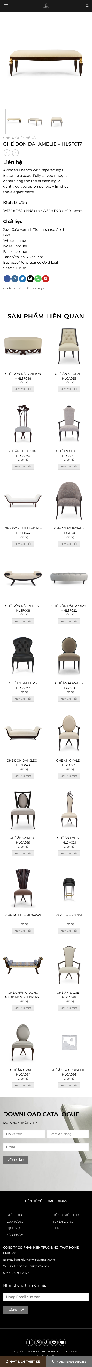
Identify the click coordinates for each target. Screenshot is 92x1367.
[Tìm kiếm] (87, 6)
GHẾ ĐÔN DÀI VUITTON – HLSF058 (23, 376)
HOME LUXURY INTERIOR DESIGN (51, 1351)
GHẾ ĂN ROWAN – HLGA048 (69, 685)
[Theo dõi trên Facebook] (7, 278)
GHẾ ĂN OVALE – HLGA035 (69, 763)
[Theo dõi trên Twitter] (22, 278)
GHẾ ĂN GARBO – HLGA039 (23, 840)
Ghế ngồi (11, 137)
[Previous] (10, 63)
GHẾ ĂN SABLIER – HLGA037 (23, 685)
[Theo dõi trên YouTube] (62, 1342)
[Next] (82, 63)
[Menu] (5, 6)
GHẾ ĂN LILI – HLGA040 (23, 915)
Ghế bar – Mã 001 (69, 915)
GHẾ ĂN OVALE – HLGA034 (23, 1072)
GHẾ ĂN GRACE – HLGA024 (69, 453)
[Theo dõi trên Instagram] (14, 278)
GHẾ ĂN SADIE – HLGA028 (69, 995)
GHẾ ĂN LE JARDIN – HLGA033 (23, 453)
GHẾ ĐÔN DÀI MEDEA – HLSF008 (23, 608)
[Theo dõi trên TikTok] (46, 1342)
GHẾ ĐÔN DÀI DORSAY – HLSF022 (69, 608)
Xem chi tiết (23, 389)
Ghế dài (29, 137)
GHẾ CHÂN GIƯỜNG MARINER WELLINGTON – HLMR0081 (23, 995)
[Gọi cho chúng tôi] (38, 278)
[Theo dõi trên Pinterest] (45, 278)
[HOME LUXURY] (46, 6)
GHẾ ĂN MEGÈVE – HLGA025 (69, 376)
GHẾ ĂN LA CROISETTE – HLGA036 (69, 1072)
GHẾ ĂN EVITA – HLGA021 (69, 840)
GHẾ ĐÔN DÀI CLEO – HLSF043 (23, 763)
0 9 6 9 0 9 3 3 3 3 (16, 1273)
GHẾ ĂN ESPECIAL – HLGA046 (69, 531)
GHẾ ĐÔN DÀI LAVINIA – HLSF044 (23, 531)
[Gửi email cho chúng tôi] (30, 278)
